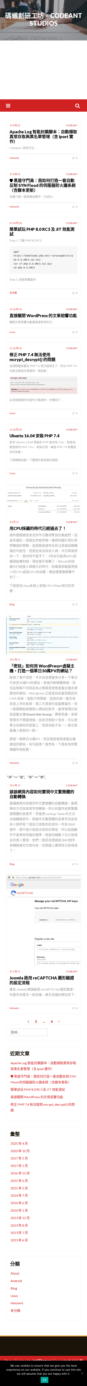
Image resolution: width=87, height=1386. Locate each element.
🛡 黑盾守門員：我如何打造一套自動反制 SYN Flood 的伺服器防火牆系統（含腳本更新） (43, 185)
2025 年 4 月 (19, 1143)
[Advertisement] (43, 69)
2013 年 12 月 (20, 1218)
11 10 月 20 (16, 309)
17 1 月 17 (15, 971)
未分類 (13, 292)
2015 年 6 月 (19, 1181)
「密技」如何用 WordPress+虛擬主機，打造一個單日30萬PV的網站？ (42, 668)
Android (16, 1281)
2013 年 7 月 (19, 1232)
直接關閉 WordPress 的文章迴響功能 (43, 315)
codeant (71, 125)
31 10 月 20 (16, 223)
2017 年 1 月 (19, 1166)
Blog (12, 604)
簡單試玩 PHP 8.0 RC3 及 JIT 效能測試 (38, 1089)
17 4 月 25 (15, 125)
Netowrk (14, 157)
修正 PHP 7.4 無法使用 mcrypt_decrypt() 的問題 (32, 357)
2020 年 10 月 (20, 1151)
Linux (12, 332)
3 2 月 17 (14, 521)
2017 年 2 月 (19, 1158)
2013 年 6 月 (19, 1240)
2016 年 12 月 (20, 1173)
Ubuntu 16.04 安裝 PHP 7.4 (34, 435)
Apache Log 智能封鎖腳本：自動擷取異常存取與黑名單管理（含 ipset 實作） (43, 136)
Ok (44, 1380)
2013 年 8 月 (19, 1225)
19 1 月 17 (15, 659)
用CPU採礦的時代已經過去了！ (38, 528)
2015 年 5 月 (19, 1188)
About (15, 1273)
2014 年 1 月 (19, 1210)
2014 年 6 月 (19, 1203)
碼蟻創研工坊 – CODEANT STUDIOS (43, 19)
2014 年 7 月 (19, 1195)
